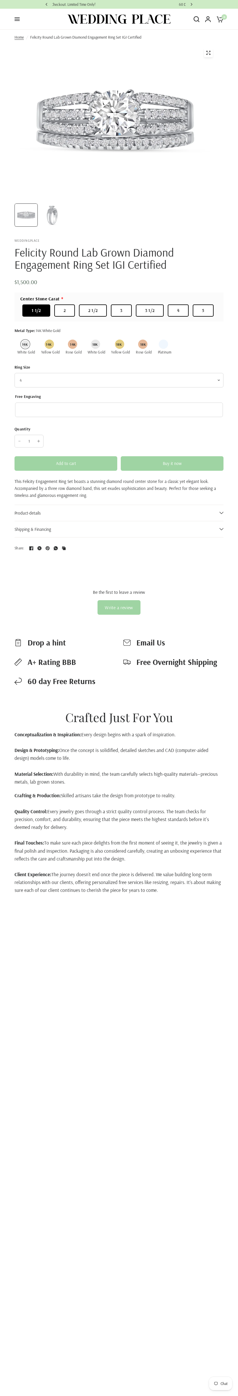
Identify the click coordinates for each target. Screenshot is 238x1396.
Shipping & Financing (33, 529)
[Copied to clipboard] (63, 548)
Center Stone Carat (40, 298)
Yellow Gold (50, 352)
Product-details (28, 513)
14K (25, 344)
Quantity (22, 429)
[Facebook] (31, 548)
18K (95, 344)
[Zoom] (208, 52)
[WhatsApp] (55, 548)
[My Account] (208, 19)
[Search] (196, 19)
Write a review (119, 607)
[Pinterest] (47, 548)
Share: (19, 548)
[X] (39, 548)
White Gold (26, 352)
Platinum (163, 344)
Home (19, 37)
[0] (218, 19)
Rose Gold (74, 352)
